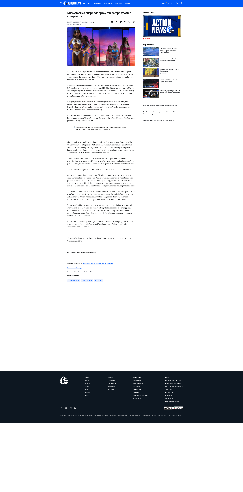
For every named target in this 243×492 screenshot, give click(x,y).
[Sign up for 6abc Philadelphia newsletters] (75, 408)
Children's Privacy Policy (86, 415)
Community (169, 398)
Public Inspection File (134, 415)
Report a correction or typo (74, 268)
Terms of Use (113, 415)
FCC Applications (145, 415)
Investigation (137, 380)
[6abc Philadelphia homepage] (72, 3)
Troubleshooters (138, 383)
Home (87, 380)
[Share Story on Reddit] (120, 21)
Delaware (128, 3)
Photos (87, 392)
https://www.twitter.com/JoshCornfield (98, 263)
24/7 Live (86, 3)
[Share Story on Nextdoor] (125, 21)
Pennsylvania (107, 3)
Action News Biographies (173, 383)
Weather (88, 383)
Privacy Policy (63, 415)
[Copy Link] (133, 21)
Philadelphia (96, 3)
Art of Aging (137, 398)
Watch (87, 389)
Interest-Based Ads (122, 415)
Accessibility (169, 392)
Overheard (136, 392)
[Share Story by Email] (129, 21)
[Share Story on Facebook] (112, 21)
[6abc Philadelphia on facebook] (61, 408)
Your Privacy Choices (73, 415)
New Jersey (118, 3)
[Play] (162, 26)
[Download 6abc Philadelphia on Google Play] (178, 408)
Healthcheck (137, 389)
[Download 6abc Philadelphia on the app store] (168, 408)
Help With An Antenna (172, 401)
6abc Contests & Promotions (174, 386)
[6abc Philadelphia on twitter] (66, 408)
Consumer (136, 386)
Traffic (87, 386)
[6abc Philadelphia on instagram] (71, 408)
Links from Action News (140, 395)
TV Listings (168, 389)
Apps (86, 395)
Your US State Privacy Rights (101, 415)
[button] (61, 3)
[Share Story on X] (116, 21)
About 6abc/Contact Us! (173, 380)
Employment (169, 395)
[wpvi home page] (64, 380)
